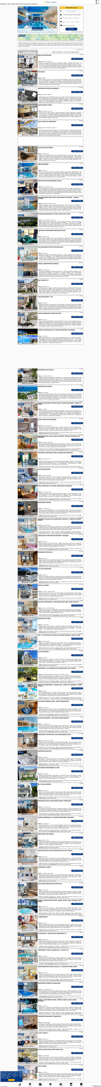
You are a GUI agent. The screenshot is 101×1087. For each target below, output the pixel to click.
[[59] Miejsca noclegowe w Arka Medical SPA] (28, 1056)
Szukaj (71, 29)
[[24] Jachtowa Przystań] (28, 476)
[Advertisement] (50, 357)
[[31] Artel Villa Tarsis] (28, 592)
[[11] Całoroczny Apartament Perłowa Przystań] (28, 237)
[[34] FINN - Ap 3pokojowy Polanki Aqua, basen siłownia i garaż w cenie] (28, 642)
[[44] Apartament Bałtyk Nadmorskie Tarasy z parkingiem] (28, 807)
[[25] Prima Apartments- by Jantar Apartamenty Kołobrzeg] (28, 492)
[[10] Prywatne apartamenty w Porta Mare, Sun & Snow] (28, 220)
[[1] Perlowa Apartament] (28, 62)
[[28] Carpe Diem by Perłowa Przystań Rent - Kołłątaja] (28, 542)
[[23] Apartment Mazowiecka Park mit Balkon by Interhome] (28, 459)
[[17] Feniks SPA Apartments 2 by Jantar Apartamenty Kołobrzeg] (28, 336)
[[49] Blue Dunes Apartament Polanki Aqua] (28, 890)
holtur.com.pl (50, 2)
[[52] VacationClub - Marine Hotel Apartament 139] (28, 940)
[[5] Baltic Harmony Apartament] (28, 128)
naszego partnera (55, 433)
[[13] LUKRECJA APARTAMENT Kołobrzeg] (28, 270)
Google (20, 1072)
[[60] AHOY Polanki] (28, 1073)
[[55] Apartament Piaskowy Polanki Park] (28, 990)
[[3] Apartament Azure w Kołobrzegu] (28, 95)
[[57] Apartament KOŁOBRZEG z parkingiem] (28, 1023)
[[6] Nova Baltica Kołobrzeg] (28, 154)
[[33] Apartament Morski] (28, 625)
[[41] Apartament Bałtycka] (28, 758)
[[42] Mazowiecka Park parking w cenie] (28, 774)
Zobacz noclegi (77, 58)
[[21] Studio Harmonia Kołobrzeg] (28, 426)
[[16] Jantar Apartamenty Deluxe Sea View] (28, 320)
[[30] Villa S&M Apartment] (28, 575)
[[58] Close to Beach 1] (28, 1039)
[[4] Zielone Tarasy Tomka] (28, 112)
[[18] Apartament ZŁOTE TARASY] (28, 376)
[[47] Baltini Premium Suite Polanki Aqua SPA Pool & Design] (28, 857)
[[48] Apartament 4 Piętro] (28, 874)
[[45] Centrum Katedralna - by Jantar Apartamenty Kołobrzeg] (28, 824)
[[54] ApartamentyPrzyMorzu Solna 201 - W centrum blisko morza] (28, 973)
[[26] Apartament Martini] (28, 509)
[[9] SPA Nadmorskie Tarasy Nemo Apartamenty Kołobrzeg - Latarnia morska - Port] (28, 204)
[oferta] (22, 68)
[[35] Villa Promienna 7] (28, 658)
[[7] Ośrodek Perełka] (28, 171)
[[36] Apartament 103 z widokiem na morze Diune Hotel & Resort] (28, 675)
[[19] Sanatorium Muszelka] (28, 393)
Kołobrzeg (20, 56)
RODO (7, 1077)
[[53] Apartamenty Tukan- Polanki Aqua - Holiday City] (28, 957)
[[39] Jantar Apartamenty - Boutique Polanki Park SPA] (28, 724)
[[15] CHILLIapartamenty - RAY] (28, 303)
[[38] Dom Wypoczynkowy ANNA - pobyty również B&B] (28, 708)
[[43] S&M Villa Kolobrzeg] (28, 791)
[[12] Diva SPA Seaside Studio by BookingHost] (28, 254)
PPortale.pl (6, 1086)
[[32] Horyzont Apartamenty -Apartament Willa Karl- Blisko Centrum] (28, 608)
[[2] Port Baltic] (28, 78)
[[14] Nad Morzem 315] (28, 287)
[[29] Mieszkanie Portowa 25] (28, 559)
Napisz (99, 1086)
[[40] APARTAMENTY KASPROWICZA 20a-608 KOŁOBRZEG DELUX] (28, 741)
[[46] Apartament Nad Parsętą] (28, 841)
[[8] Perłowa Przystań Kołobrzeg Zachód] (28, 187)
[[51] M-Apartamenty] (28, 923)
